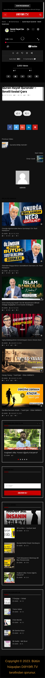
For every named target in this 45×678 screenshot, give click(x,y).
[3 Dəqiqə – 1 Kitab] (7, 601)
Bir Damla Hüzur (14, 22)
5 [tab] (26, 459)
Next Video (39, 153)
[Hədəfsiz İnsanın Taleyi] (22, 517)
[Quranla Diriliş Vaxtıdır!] (5, 145)
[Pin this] (35, 127)
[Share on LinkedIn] (28, 127)
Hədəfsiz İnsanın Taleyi (18, 520)
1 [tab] (18, 459)
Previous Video (7, 139)
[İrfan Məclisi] (7, 622)
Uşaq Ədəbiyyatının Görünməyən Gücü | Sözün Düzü (22, 340)
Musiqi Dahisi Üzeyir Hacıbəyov (28, 543)
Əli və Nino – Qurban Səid (26, 528)
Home (4, 22)
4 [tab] (24, 459)
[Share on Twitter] (16, 127)
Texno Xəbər (17, 609)
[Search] (40, 14)
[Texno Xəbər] (7, 612)
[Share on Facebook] (10, 127)
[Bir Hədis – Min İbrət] (7, 644)
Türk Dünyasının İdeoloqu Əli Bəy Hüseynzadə (28, 559)
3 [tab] (22, 459)
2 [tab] (20, 459)
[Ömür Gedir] (40, 159)
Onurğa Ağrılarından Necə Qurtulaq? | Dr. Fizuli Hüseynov (19, 229)
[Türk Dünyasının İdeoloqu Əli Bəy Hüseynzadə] (9, 562)
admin (23, 187)
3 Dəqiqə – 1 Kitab (19, 598)
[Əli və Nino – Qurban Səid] (9, 533)
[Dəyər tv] (22, 14)
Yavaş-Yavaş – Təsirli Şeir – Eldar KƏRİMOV (18, 375)
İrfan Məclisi (17, 620)
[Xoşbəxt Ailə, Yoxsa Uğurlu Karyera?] (9, 577)
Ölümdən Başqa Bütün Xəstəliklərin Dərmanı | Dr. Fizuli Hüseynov (22, 267)
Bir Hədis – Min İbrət (20, 641)
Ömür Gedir (30, 159)
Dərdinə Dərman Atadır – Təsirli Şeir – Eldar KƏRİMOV (22, 410)
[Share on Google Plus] (22, 127)
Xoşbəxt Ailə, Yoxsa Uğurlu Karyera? (21, 452)
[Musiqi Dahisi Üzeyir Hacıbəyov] (9, 548)
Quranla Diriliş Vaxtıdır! (18, 145)
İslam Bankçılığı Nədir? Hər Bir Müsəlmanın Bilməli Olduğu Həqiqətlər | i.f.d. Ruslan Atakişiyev (22, 9)
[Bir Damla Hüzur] (7, 633)
